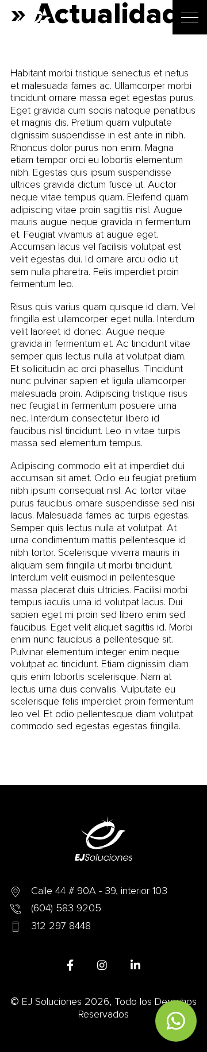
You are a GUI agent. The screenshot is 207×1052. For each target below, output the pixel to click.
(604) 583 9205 (66, 908)
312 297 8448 (61, 926)
